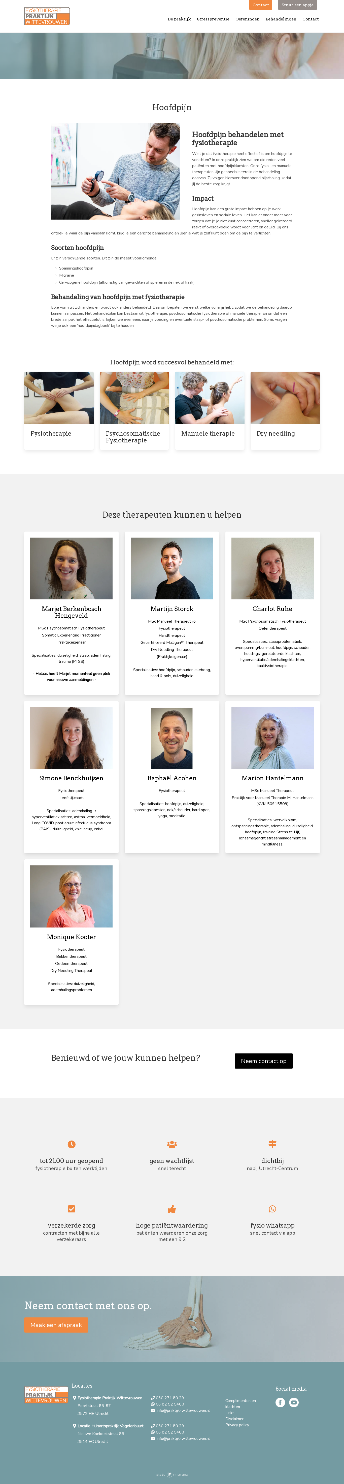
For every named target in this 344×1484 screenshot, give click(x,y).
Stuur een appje (298, 5)
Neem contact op (264, 1061)
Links (229, 1413)
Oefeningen (247, 19)
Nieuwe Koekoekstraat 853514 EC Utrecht (111, 1433)
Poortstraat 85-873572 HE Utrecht (110, 1405)
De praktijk (179, 19)
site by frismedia (172, 1474)
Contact (310, 19)
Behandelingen (281, 19)
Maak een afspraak (56, 1325)
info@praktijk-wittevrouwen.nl (183, 1410)
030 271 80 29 (170, 1398)
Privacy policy (237, 1425)
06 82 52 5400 (170, 1404)
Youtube (294, 1402)
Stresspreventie (213, 19)
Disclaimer (234, 1419)
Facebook (280, 1402)
